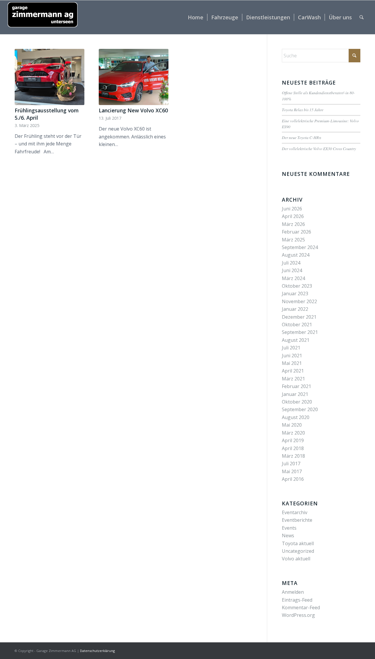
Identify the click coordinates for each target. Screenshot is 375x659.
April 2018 (293, 448)
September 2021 (300, 332)
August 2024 (295, 255)
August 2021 (295, 340)
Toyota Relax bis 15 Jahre (302, 109)
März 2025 (293, 239)
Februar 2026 (296, 232)
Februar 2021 (296, 386)
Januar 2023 (295, 293)
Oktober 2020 (297, 402)
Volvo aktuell (296, 558)
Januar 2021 (295, 394)
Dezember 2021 (299, 317)
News (288, 535)
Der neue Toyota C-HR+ (301, 137)
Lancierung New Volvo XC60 (133, 110)
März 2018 (293, 456)
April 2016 (293, 479)
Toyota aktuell (298, 543)
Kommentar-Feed (301, 607)
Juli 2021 (291, 347)
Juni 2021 (292, 355)
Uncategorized (298, 551)
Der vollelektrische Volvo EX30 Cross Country (319, 148)
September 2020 (300, 409)
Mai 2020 (292, 425)
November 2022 (299, 301)
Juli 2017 (291, 463)
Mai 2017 (292, 471)
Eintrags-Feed (297, 600)
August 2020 (295, 417)
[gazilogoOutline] (43, 17)
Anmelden (293, 592)
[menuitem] (195, 17)
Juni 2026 (292, 208)
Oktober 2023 (297, 286)
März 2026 (293, 224)
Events (289, 528)
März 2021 (293, 378)
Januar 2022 (295, 309)
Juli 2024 (291, 263)
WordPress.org (298, 615)
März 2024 (293, 278)
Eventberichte (297, 520)
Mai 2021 (292, 363)
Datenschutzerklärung (97, 650)
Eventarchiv (294, 512)
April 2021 (293, 371)
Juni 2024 (292, 270)
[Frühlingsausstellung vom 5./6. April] (49, 77)
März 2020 (293, 433)
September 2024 (300, 247)
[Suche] (361, 17)
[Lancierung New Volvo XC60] (133, 77)
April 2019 (293, 440)
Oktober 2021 (297, 324)
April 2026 (293, 216)
